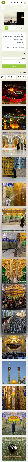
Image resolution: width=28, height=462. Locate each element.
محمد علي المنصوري (22, 7)
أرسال (14, 66)
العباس (8, 47)
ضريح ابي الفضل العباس (16, 47)
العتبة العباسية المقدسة (17, 44)
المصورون (15, 2)
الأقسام (20, 2)
